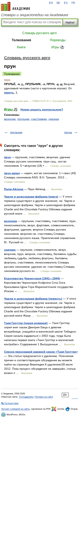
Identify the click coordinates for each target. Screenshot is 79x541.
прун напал (12, 173)
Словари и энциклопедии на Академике (34, 15)
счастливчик (39, 119)
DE (58, 3)
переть (9, 92)
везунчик (10, 119)
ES (66, 3)
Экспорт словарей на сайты (15, 409)
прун (7, 157)
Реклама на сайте (44, 397)
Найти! (70, 22)
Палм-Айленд (13, 189)
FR (73, 3)
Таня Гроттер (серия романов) (26, 323)
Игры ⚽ (57, 47)
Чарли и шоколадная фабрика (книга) (31, 196)
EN (51, 3)
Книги (21, 47)
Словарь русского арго (39, 33)
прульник (23, 119)
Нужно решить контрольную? (41, 109)
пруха (68, 132)
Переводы (58, 40)
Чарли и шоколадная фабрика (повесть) (33, 298)
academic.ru (15, 6)
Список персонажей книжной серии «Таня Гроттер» (41, 351)
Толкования (21, 40)
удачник (53, 119)
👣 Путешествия (9, 403)
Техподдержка (26, 397)
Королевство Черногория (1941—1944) (32, 278)
